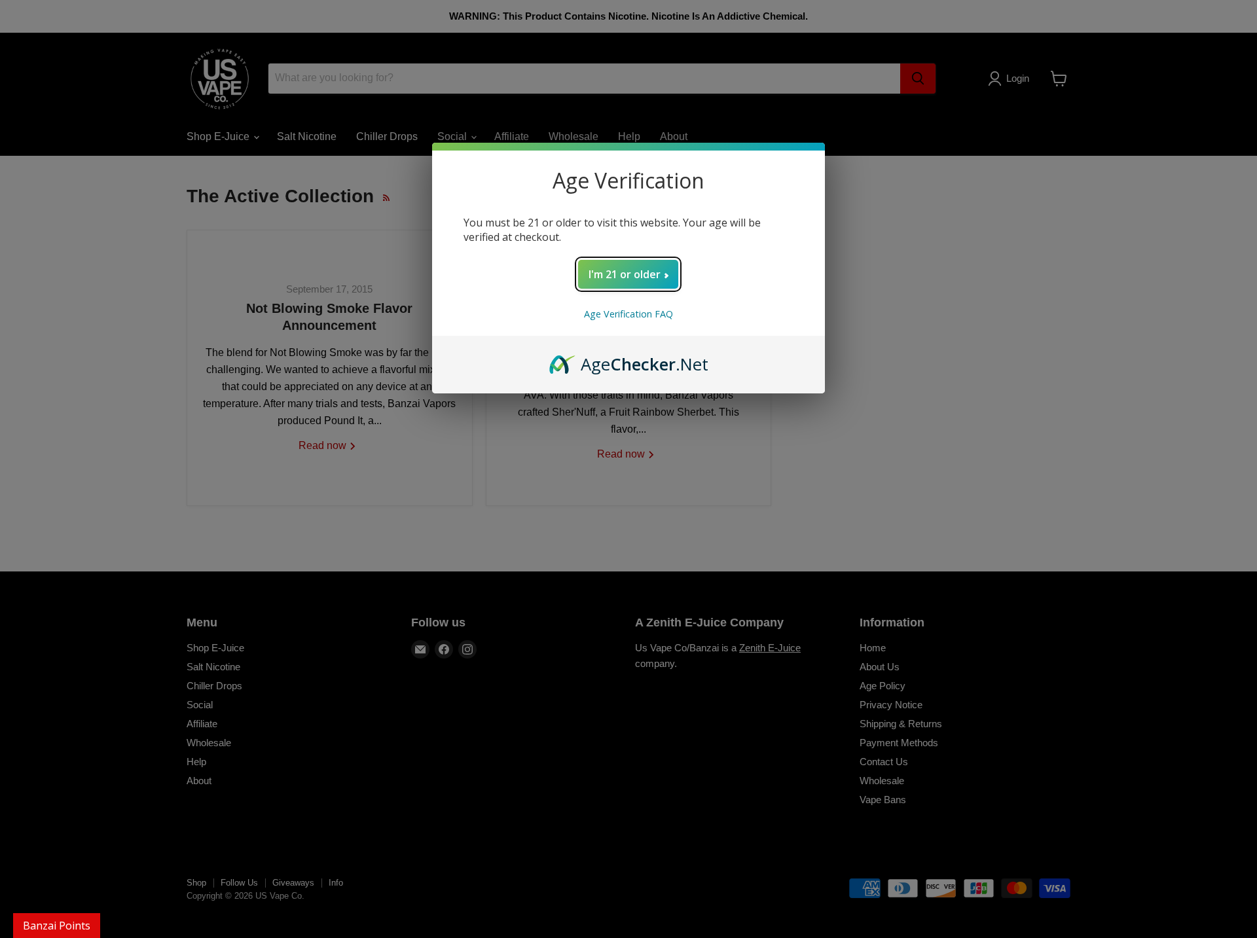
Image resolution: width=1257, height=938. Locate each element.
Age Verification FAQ (628, 314)
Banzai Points (56, 925)
